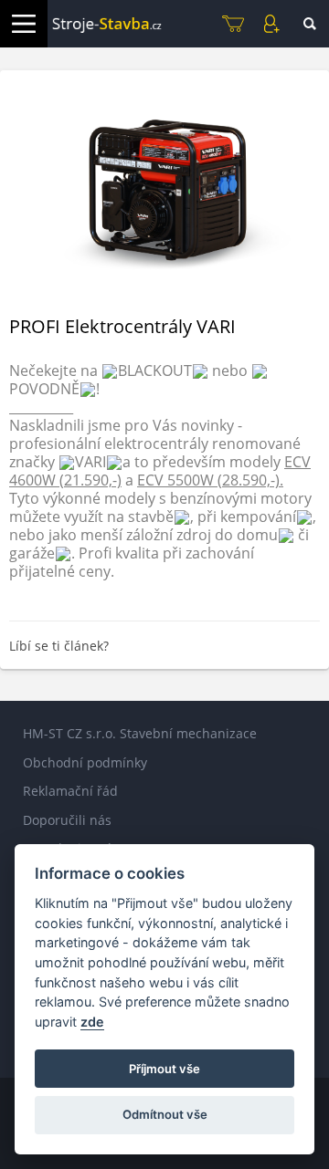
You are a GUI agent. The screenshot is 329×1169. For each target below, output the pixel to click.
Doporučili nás (67, 820)
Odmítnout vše (164, 1114)
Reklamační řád (70, 790)
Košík (233, 23)
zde (92, 1021)
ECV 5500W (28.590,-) (208, 480)
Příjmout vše (164, 1068)
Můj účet (271, 23)
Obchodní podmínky (85, 762)
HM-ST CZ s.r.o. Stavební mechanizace (140, 733)
